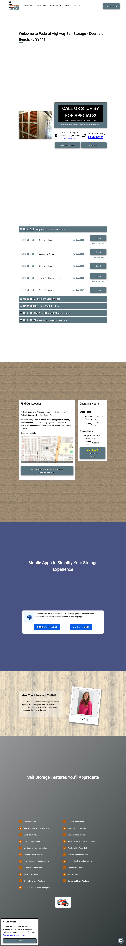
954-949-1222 (95, 137)
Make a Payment (111, 6)
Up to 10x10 (41, 305)
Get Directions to (47, 470)
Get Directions (69, 138)
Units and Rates (28, 6)
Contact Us (76, 6)
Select (98, 238)
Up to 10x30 (45, 320)
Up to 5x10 (41, 298)
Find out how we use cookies (14, 935)
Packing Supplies (56, 6)
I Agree (20, 941)
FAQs (67, 6)
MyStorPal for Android (48, 627)
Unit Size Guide (42, 6)
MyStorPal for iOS (81, 627)
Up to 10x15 (46, 313)
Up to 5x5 (44, 229)
